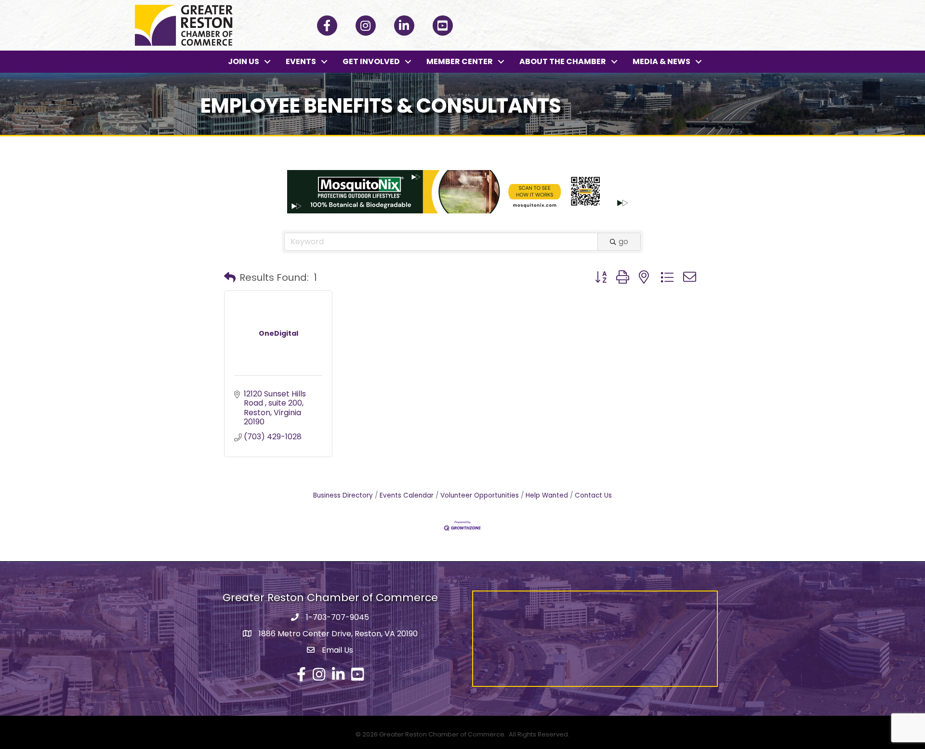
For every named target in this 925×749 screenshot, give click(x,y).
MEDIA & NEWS (661, 61)
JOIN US (243, 61)
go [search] (623, 241)
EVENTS (301, 61)
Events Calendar (407, 495)
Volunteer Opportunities (479, 495)
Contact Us (593, 495)
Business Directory (343, 495)
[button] (230, 277)
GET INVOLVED (371, 61)
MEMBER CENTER (459, 61)
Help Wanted (547, 495)
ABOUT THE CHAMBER (562, 61)
